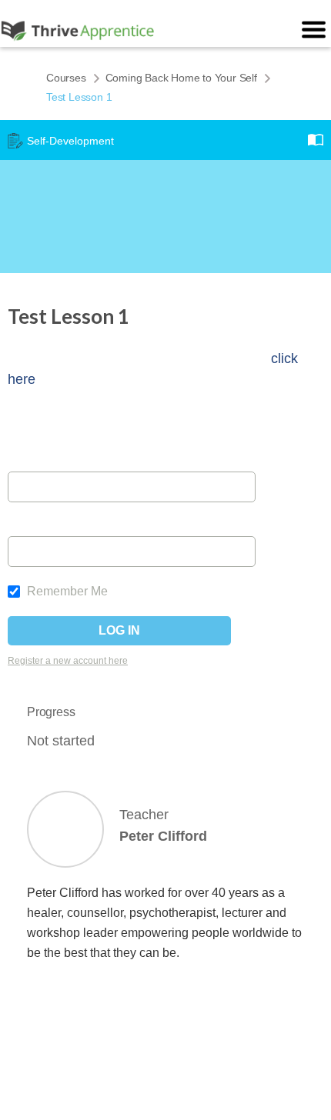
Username (36, 461)
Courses (66, 78)
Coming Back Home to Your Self (181, 78)
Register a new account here (68, 660)
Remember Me (66, 591)
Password (35, 526)
